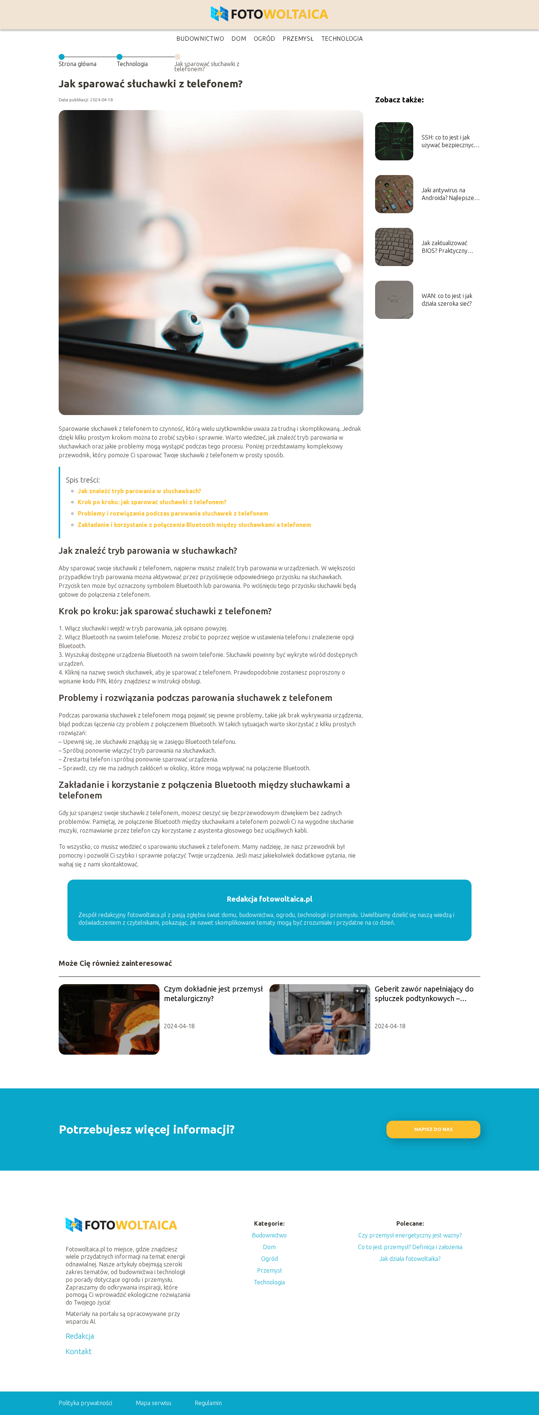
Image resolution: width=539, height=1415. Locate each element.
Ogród (265, 38)
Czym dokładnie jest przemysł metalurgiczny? (213, 994)
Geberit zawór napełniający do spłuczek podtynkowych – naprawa (424, 994)
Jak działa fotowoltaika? (410, 1258)
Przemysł (298, 38)
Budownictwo (200, 38)
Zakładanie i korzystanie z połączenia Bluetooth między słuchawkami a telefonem (194, 524)
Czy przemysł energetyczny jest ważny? (410, 1235)
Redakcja (80, 1336)
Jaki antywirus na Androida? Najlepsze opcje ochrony (448, 194)
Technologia (342, 38)
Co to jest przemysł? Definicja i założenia (410, 1247)
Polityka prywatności (85, 1403)
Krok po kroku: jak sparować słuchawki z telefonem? (152, 502)
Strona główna (77, 64)
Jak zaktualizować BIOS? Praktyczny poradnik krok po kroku (444, 247)
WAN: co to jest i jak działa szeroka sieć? (447, 299)
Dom (238, 38)
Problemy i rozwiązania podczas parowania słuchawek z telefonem (173, 513)
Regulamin (208, 1403)
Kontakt (79, 1351)
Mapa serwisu (153, 1403)
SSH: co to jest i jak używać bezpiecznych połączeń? (449, 141)
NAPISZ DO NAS (433, 1129)
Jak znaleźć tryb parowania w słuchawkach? (139, 491)
